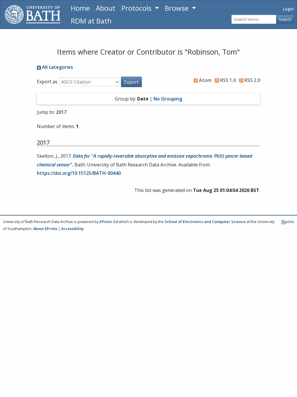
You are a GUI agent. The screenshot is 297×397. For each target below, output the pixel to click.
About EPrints (45, 228)
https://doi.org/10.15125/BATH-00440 (79, 173)
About (105, 8)
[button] (131, 82)
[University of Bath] (32, 14)
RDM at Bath (91, 21)
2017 (61, 112)
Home (80, 8)
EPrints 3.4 (108, 221)
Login (288, 9)
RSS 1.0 (227, 80)
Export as (47, 81)
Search (285, 19)
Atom (204, 80)
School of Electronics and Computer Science (205, 221)
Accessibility (72, 228)
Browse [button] (177, 8)
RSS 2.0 (251, 80)
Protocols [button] (137, 8)
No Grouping (167, 99)
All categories (57, 67)
